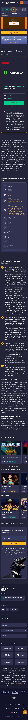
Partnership (21, 704)
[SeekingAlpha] (7, 662)
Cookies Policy (7, 708)
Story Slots (21, 214)
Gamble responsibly (17, 683)
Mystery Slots (15, 213)
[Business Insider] (7, 655)
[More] (25, 712)
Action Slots (10, 207)
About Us (6, 704)
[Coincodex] (21, 662)
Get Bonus (14, 103)
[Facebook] (12, 609)
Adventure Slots (20, 207)
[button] (7, 462)
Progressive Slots (12, 201)
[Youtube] (3, 609)
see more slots (14, 466)
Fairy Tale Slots (11, 208)
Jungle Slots (14, 211)
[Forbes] (21, 648)
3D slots (9, 200)
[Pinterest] (16, 609)
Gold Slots (14, 210)
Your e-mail (7, 538)
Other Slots (14, 214)
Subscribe (14, 543)
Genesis (9, 195)
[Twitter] (7, 609)
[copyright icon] (21, 655)
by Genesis (5, 15)
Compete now (14, 42)
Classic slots (16, 200)
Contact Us (13, 704)
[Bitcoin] (7, 648)
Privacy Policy (16, 708)
